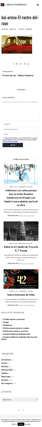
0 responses (28, 29)
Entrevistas (6, 360)
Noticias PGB (6, 370)
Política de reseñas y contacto (15, 331)
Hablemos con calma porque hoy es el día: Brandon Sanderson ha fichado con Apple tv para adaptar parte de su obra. (21, 198)
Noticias (4, 366)
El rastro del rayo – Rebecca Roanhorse (18, 75)
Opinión (4, 373)
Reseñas (4, 380)
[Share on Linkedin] (28, 64)
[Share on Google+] (21, 64)
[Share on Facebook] (13, 64)
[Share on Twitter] (16, 64)
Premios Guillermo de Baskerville (16, 334)
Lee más (27, 424)
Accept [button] (21, 424)
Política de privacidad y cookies (16, 328)
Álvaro (6, 29)
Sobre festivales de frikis (21, 294)
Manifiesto (7, 325)
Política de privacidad (10, 141)
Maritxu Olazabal (26, 215)
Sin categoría (6, 383)
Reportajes (5, 376)
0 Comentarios (22, 187)
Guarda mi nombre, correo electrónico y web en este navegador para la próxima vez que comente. (20, 139)
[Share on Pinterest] (24, 64)
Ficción (4, 363)
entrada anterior (8, 71)
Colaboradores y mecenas (14, 319)
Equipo (6, 322)
